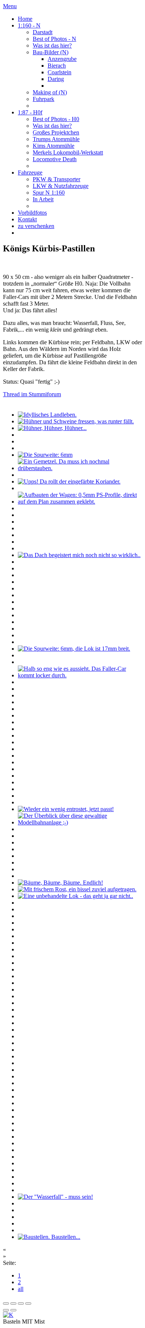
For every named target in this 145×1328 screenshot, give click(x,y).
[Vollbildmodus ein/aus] (21, 1303)
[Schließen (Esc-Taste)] (6, 1303)
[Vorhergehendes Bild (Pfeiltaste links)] (6, 1310)
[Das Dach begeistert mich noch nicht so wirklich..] (79, 555)
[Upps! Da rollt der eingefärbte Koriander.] (69, 481)
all (20, 1289)
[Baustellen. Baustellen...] (49, 1237)
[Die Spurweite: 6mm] (45, 455)
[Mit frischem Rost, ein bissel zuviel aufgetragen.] (77, 889)
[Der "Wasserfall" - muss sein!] (55, 1197)
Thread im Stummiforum (32, 394)
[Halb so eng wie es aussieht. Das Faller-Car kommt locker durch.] (80, 675)
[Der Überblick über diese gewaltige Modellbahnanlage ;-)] (80, 822)
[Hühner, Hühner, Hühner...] (52, 428)
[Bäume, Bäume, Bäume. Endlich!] (60, 882)
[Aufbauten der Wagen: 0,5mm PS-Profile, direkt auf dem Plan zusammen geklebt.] (80, 501)
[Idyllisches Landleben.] (47, 414)
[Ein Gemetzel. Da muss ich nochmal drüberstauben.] (80, 468)
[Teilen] (13, 1303)
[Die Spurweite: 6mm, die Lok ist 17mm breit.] (74, 648)
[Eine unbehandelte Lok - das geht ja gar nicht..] (75, 896)
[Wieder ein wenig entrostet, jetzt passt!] (66, 809)
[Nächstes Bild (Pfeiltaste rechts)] (13, 1310)
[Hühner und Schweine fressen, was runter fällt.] (76, 421)
